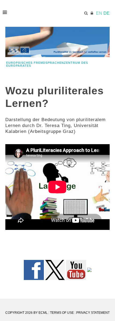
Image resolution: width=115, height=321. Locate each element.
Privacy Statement (93, 313)
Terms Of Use (62, 313)
